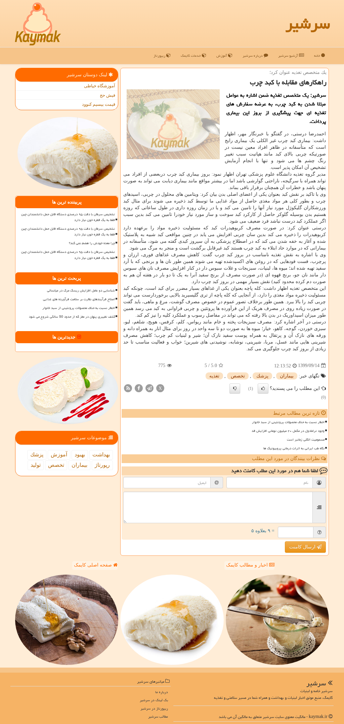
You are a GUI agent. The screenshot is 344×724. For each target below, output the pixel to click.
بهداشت (101, 454)
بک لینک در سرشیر (154, 700)
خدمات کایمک (191, 55)
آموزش (222, 55)
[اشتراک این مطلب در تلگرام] (149, 387)
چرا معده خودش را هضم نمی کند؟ (92, 243)
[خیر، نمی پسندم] (234, 388)
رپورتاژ (102, 465)
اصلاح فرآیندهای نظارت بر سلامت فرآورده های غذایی (79, 299)
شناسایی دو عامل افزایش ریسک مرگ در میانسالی (81, 290)
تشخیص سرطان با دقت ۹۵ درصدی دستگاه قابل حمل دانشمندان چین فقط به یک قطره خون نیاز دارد (68, 217)
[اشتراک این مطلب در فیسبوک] (138, 387)
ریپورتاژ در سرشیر (154, 708)
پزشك (262, 375)
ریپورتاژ (160, 55)
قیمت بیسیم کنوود (98, 104)
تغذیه (214, 375)
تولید (36, 465)
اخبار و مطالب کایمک (247, 565)
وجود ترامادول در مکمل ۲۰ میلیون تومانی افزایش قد (288, 430)
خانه (317, 55)
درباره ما (161, 691)
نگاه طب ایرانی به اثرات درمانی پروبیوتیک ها (294, 448)
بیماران (287, 375)
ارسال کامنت (303, 546)
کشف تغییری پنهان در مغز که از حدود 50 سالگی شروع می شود (72, 316)
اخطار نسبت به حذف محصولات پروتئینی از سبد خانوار (288, 422)
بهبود (80, 454)
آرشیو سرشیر (288, 55)
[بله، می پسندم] (263, 388)
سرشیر (308, 23)
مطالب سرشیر (158, 716)
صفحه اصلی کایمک (93, 565)
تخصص (238, 375)
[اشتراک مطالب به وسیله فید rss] (128, 387)
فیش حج (107, 95)
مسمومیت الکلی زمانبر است (306, 439)
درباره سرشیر (253, 55)
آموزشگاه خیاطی (99, 85)
